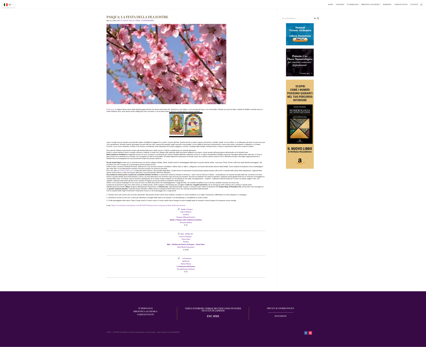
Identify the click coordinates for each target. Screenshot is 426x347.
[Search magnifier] (318, 18)
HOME (330, 4)
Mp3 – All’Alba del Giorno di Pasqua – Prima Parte (186, 244)
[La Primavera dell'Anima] (186, 258)
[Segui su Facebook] (306, 333)
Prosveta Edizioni (186, 222)
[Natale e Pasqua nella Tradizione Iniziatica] (186, 209)
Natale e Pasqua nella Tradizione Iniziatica (186, 220)
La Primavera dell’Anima (186, 266)
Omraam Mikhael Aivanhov (185, 217)
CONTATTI (414, 4)
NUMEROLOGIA (353, 4)
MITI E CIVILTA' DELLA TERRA (128, 20)
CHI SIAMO (340, 4)
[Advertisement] (300, 194)
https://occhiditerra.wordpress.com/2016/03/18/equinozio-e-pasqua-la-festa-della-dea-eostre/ (148, 205)
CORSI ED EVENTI (400, 4)
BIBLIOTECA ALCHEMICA (370, 4)
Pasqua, (112, 109)
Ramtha (186, 242)
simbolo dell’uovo (126, 170)
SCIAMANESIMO (147, 20)
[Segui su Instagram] (310, 333)
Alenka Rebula (186, 264)
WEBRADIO (387, 4)
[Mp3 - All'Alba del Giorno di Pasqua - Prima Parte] (186, 234)
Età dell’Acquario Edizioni (186, 269)
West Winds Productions (185, 247)
